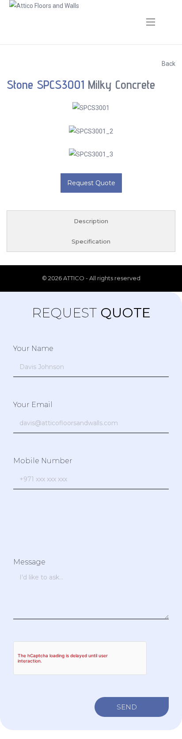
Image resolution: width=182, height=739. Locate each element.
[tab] (91, 221)
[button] (150, 22)
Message (29, 562)
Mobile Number (42, 461)
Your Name (33, 348)
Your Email (33, 404)
